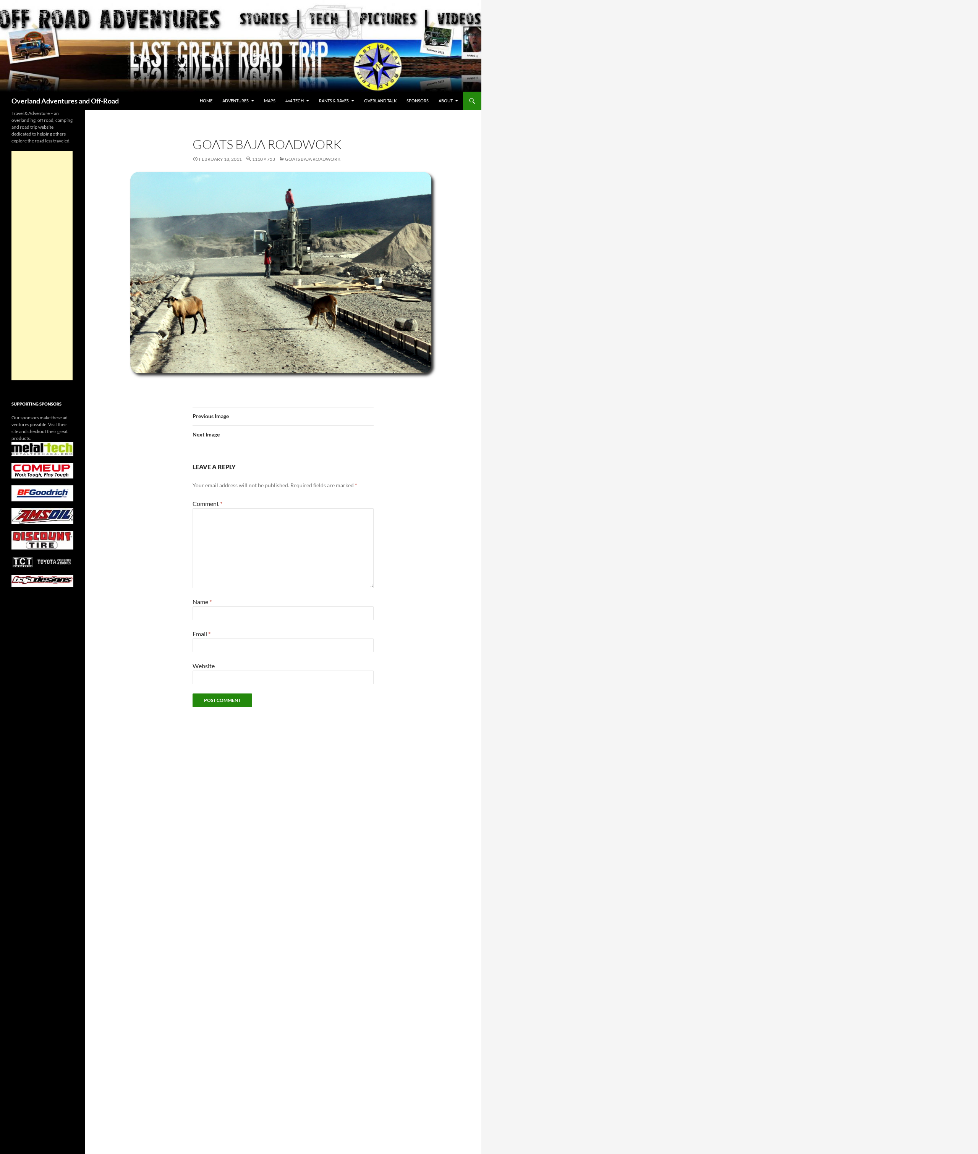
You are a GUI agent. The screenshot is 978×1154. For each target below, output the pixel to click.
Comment (207, 503)
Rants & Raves (334, 100)
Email (201, 633)
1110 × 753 (263, 159)
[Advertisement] (42, 265)
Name (202, 601)
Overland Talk (380, 100)
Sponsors (417, 100)
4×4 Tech (294, 100)
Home (206, 100)
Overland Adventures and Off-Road (65, 101)
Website (204, 665)
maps (269, 100)
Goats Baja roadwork (312, 159)
